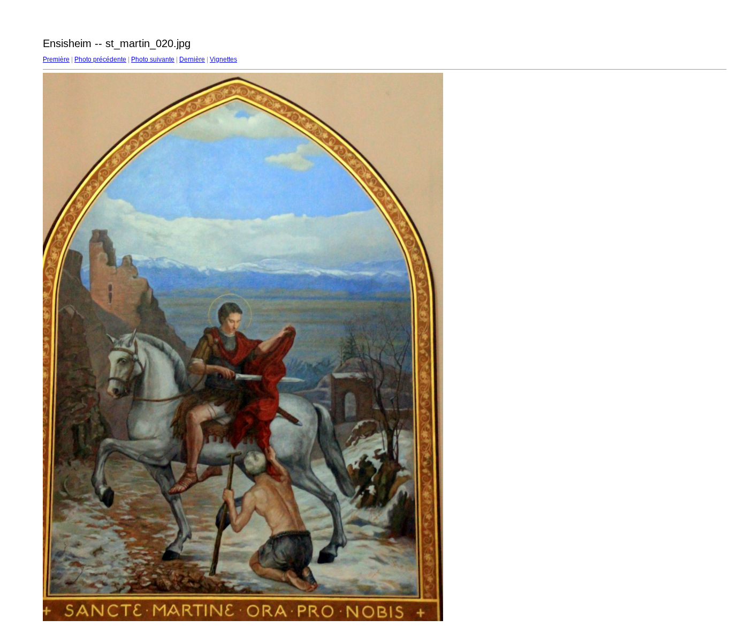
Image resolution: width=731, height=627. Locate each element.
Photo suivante (152, 59)
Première (56, 59)
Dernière (192, 59)
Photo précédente (100, 59)
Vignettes (223, 59)
